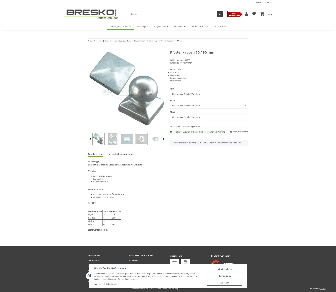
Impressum (98, 284)
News (258, 2)
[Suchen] (220, 14)
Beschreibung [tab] (95, 154)
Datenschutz (111, 284)
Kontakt (268, 2)
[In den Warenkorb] (90, 49)
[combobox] (209, 94)
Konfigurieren (225, 276)
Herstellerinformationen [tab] (120, 154)
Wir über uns (94, 260)
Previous (90, 139)
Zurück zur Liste (96, 41)
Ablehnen (224, 283)
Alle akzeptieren (224, 269)
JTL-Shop (322, 289)
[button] (246, 14)
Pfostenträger (186, 63)
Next (164, 139)
